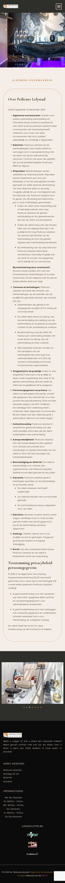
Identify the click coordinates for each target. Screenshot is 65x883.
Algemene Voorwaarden (41, 872)
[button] (59, 6)
